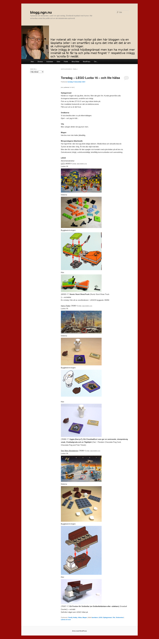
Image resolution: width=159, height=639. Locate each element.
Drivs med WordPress (79, 631)
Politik (66, 61)
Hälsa (80, 617)
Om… (96, 61)
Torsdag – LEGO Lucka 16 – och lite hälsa (90, 77)
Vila (114, 617)
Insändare (49, 61)
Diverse (40, 61)
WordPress (86, 61)
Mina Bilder (75, 61)
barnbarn (95, 617)
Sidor (58, 61)
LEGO (100, 617)
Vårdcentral (119, 617)
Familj (70, 617)
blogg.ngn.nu (41, 12)
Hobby (75, 617)
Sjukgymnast (107, 617)
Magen (85, 617)
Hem (32, 61)
